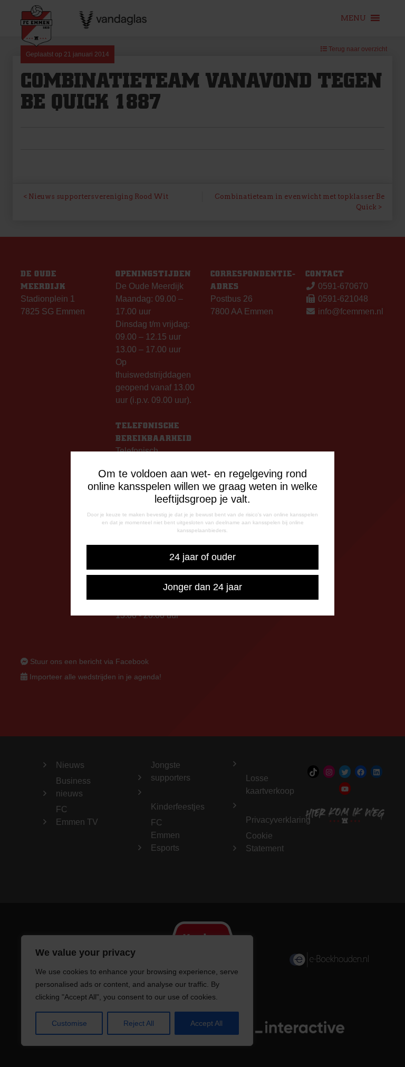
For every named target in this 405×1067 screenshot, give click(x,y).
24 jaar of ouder (202, 557)
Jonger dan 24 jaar (202, 587)
